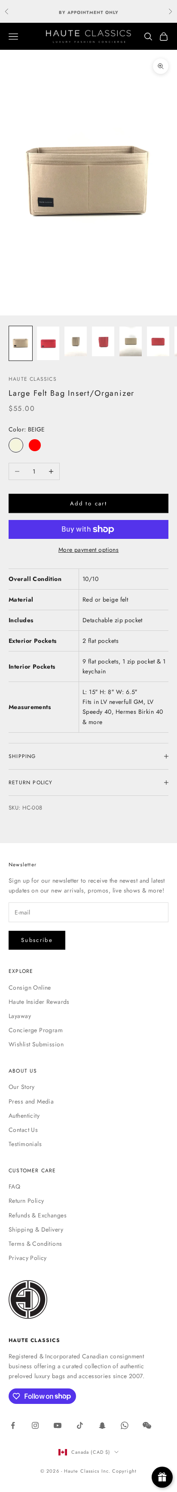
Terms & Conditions (35, 1243)
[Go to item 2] (48, 343)
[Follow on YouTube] (57, 1425)
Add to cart (88, 503)
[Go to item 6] (158, 341)
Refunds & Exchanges (38, 1215)
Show (162, 1477)
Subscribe (37, 940)
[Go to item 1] (21, 343)
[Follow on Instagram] (35, 1425)
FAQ (14, 1186)
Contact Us (23, 1129)
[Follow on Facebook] (13, 1425)
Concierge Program (36, 1030)
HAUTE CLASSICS (33, 379)
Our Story (22, 1086)
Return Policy (26, 1200)
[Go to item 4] (103, 341)
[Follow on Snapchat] (102, 1425)
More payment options (88, 549)
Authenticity (24, 1115)
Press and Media (31, 1101)
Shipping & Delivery (36, 1229)
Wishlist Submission (36, 1044)
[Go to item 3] (76, 341)
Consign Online (30, 987)
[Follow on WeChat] (147, 1425)
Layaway (20, 1016)
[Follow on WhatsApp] (124, 1425)
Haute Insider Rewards (39, 1001)
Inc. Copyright (119, 1471)
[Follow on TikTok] (80, 1425)
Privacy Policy (28, 1258)
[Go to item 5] (131, 341)
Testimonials (25, 1144)
